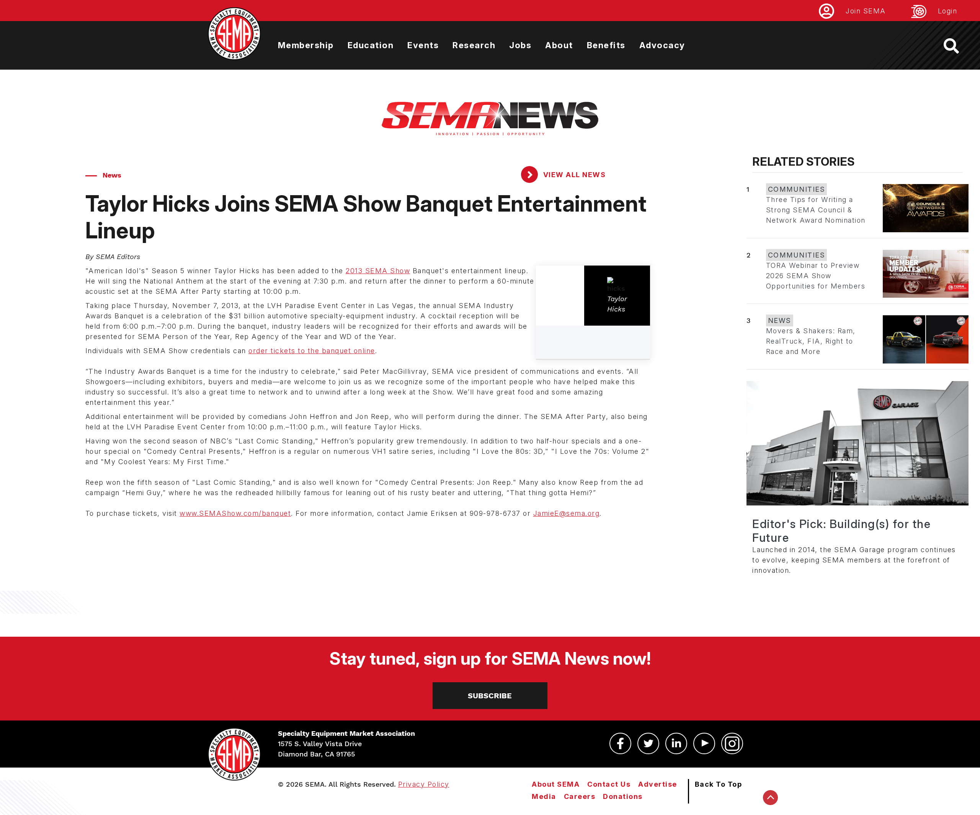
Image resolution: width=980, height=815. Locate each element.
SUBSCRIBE (490, 695)
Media (544, 796)
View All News (573, 175)
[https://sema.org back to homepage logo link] (958, 46)
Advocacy (662, 45)
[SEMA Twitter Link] (648, 743)
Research (473, 45)
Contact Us (608, 784)
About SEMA (556, 784)
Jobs (520, 45)
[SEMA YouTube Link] (704, 743)
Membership (306, 45)
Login (947, 11)
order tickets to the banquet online (311, 351)
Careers (580, 796)
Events (423, 45)
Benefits (606, 45)
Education (371, 45)
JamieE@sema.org (566, 513)
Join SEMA (866, 11)
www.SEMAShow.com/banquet (235, 513)
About (559, 45)
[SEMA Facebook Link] (620, 743)
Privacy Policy (423, 784)
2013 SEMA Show (378, 271)
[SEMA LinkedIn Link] (676, 743)
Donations (623, 796)
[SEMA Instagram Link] (732, 743)
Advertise (657, 784)
